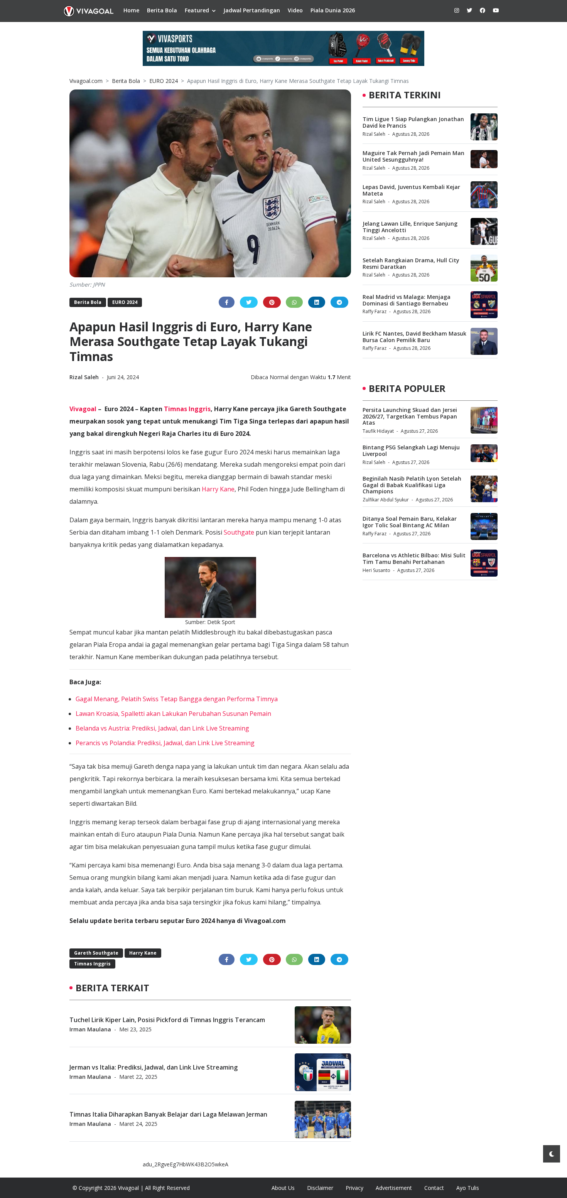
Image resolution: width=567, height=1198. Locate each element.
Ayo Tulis (467, 1187)
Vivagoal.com (86, 80)
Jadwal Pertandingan (251, 10)
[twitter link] (469, 10)
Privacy (354, 1187)
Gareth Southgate (96, 953)
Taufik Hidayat (378, 431)
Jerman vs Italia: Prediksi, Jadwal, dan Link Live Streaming (153, 1067)
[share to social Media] (227, 302)
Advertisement (394, 1187)
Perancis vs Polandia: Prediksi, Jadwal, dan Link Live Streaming (165, 743)
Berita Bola (162, 10)
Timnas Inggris (187, 409)
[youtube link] (496, 10)
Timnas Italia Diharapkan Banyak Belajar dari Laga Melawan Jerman (168, 1114)
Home (131, 10)
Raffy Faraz (374, 311)
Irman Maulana (90, 1029)
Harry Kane (218, 489)
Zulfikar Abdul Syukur (386, 499)
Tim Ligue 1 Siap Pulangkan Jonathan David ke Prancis (413, 122)
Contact (434, 1187)
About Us (283, 1187)
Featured (197, 10)
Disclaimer (320, 1187)
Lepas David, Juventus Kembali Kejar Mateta (411, 190)
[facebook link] (482, 10)
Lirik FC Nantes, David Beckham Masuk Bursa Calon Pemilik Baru (414, 337)
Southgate (239, 532)
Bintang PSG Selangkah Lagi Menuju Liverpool (411, 450)
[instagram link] (456, 10)
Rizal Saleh (84, 377)
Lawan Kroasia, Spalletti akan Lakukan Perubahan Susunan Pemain (173, 713)
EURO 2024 (163, 80)
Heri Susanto (376, 570)
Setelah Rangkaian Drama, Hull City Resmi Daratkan (411, 263)
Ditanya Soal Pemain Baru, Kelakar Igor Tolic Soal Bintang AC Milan (410, 522)
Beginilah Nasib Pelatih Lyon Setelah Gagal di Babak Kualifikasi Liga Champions (412, 484)
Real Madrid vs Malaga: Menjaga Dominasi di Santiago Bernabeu (407, 300)
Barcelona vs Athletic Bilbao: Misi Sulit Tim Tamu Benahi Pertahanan (414, 558)
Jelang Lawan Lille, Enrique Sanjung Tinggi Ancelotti (410, 227)
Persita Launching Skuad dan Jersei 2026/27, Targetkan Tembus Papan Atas (410, 416)
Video (295, 10)
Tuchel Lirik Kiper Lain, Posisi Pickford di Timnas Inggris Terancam (167, 1020)
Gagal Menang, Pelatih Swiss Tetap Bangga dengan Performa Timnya (177, 699)
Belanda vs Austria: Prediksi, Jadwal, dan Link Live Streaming (162, 728)
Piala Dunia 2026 (332, 10)
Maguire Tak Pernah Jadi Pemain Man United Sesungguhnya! (413, 156)
